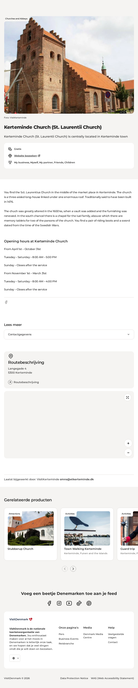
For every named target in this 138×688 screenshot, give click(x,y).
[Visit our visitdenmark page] (69, 603)
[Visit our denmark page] (49, 603)
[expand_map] (127, 397)
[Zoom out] (128, 453)
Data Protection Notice (74, 678)
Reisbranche (66, 643)
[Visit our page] (59, 603)
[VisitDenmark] (20, 619)
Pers (61, 634)
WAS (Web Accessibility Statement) (112, 678)
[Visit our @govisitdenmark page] (79, 603)
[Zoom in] (128, 443)
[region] (69, 424)
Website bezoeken (25, 155)
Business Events (68, 638)
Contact (113, 642)
